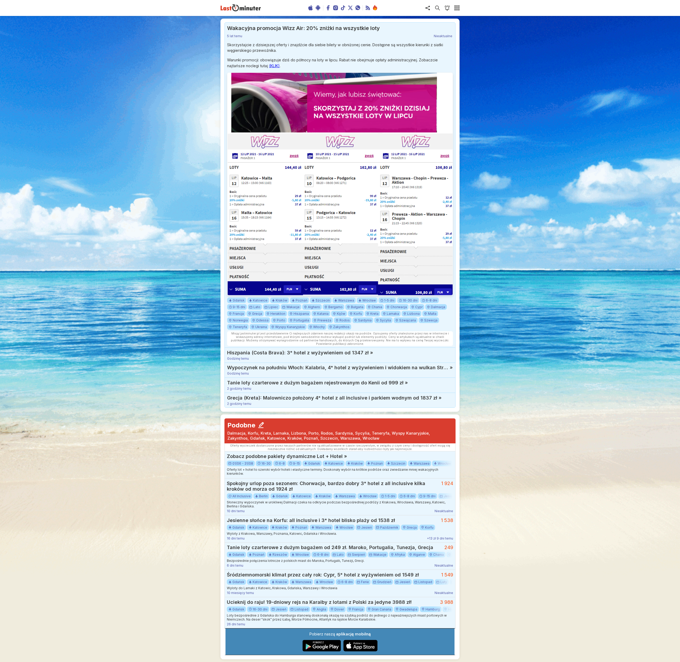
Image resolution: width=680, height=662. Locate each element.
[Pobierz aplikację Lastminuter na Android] (321, 650)
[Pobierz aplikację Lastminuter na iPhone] (360, 650)
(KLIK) (274, 65)
